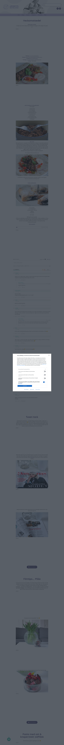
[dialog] (32, 372)
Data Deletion (26, 389)
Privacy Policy (38, 389)
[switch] (44, 371)
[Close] (49, 356)
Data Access (32, 389)
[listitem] (32, 369)
